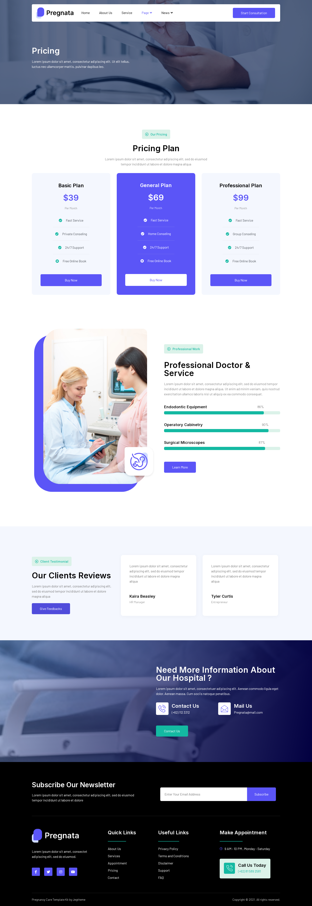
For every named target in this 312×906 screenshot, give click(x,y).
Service (127, 13)
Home (85, 13)
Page (145, 13)
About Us (105, 13)
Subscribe (261, 794)
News (165, 13)
